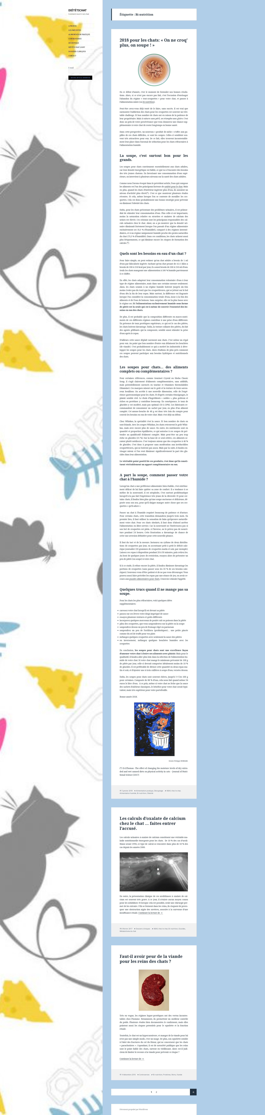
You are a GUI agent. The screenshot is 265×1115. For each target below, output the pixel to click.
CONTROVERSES (74, 39)
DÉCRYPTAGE (73, 43)
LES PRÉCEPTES (74, 30)
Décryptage (158, 791)
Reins (174, 1075)
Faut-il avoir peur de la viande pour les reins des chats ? (151, 958)
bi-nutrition (148, 102)
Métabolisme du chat (128, 931)
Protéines (167, 1075)
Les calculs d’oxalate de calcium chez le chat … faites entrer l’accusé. (153, 823)
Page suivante (193, 1092)
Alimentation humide (128, 793)
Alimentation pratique (144, 791)
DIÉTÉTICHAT (77, 10)
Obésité (150, 793)
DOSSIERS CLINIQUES (77, 51)
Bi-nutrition (141, 793)
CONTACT (72, 56)
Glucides (182, 929)
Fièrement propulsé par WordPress (134, 1109)
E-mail (71, 68)
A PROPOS (72, 26)
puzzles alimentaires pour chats (144, 579)
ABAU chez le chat (174, 791)
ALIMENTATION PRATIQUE (79, 34)
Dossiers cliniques (143, 929)
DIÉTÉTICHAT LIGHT (76, 47)
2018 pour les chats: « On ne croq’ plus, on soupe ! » (154, 42)
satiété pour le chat (173, 186)
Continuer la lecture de (150, 912)
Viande (179, 1075)
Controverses (144, 1075)
